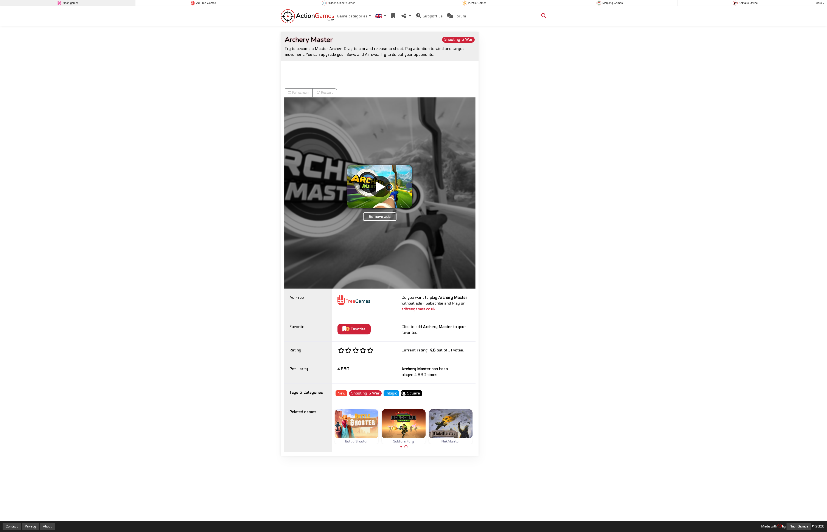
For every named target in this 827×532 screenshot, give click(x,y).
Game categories (352, 16)
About (47, 526)
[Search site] (543, 16)
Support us (432, 16)
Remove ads (380, 216)
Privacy (30, 526)
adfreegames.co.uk (418, 309)
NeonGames (799, 526)
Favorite (357, 329)
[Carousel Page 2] (405, 446)
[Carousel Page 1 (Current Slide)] (401, 446)
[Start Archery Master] (379, 186)
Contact (12, 526)
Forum (459, 16)
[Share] (405, 16)
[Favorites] (393, 16)
